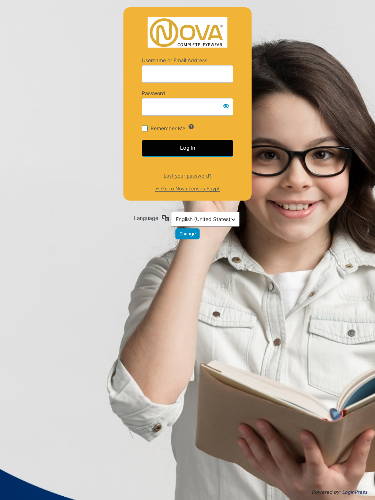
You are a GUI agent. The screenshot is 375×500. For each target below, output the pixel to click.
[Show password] (226, 105)
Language (146, 218)
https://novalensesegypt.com (187, 32)
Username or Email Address (174, 60)
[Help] (191, 126)
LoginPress (355, 492)
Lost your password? (188, 176)
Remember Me (168, 128)
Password (153, 93)
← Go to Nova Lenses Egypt (187, 188)
